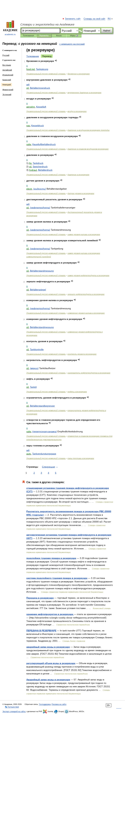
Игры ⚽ (74, 35)
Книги (59, 35)
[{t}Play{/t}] (56, 60)
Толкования (28, 35)
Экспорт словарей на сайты (14, 711)
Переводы (44, 35)
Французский (7, 90)
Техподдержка (45, 704)
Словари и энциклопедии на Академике (47, 24)
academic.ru (10, 34)
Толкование (32, 56)
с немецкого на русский (72, 44)
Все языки (6, 65)
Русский (5, 55)
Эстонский (6, 94)
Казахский (6, 80)
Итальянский (7, 75)
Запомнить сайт (73, 19)
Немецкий (6, 85)
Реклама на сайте (59, 704)
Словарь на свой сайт (94, 19)
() (39, 188)
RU (109, 19)
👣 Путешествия (12, 707)
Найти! (106, 30)
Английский (7, 70)
